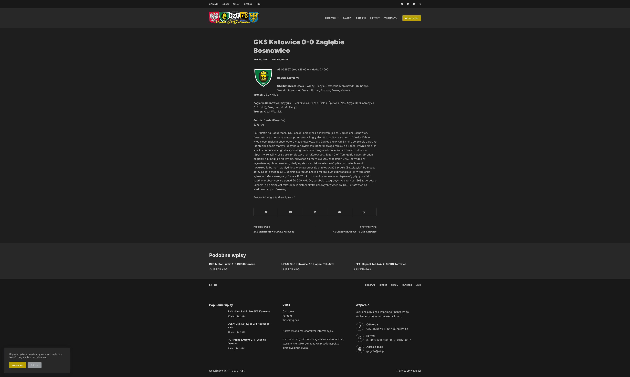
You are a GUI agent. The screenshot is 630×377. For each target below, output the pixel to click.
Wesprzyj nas (411, 18)
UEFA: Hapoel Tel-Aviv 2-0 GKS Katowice (380, 264)
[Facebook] (402, 4)
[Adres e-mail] (339, 212)
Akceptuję (17, 365)
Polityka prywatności (409, 370)
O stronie (361, 18)
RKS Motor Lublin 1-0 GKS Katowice (232, 264)
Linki (258, 4)
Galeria (347, 18)
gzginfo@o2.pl (375, 351)
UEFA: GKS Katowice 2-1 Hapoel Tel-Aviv (307, 264)
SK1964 (225, 4)
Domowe (275, 59)
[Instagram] (408, 4)
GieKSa (285, 59)
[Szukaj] (420, 4)
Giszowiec (330, 18)
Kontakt (375, 18)
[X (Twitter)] (290, 212)
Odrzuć (34, 365)
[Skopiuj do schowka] (364, 212)
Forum (236, 4)
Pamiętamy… (390, 18)
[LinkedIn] (315, 212)
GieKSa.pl (213, 4)
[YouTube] (414, 4)
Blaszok (248, 4)
